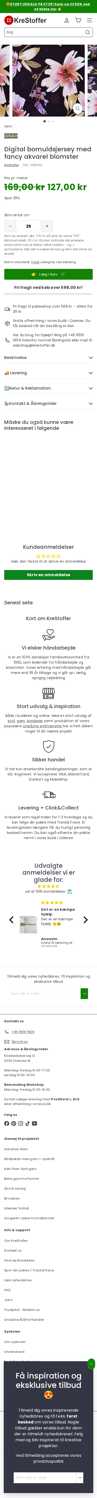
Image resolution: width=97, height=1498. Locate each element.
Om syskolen (15, 1342)
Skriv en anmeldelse (48, 575)
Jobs (8, 1300)
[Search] (88, 32)
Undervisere (14, 1351)
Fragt (35, 262)
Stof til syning (15, 1188)
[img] (48, 886)
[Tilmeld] (79, 1477)
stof (11, 720)
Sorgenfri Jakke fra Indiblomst (29, 1218)
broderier (35, 720)
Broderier (12, 1198)
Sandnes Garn (16, 1149)
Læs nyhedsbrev (18, 1280)
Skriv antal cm (17, 215)
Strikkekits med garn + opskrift (29, 1159)
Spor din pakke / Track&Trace (29, 1270)
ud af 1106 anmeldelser (45, 891)
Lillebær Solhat (16, 1208)
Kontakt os (13, 1250)
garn (21, 720)
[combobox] (48, 32)
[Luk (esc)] (91, 1364)
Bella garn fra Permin (21, 1178)
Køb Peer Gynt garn (20, 1168)
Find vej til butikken (19, 1260)
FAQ (7, 1290)
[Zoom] (77, 108)
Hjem (8, 126)
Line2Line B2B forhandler (24, 1319)
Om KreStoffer (16, 1240)
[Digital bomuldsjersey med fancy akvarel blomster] (35, 477)
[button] (12, 919)
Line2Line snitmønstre (43, 726)
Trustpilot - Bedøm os (22, 1309)
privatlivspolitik (48, 1461)
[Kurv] (78, 20)
